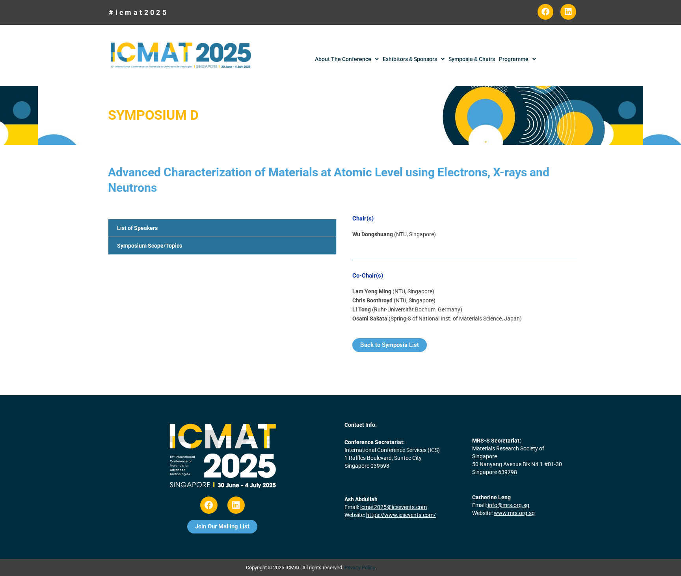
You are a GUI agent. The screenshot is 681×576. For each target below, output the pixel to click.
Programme (513, 59)
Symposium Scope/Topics (149, 246)
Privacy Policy (359, 567)
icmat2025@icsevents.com (393, 507)
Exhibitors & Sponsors (410, 59)
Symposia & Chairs (471, 59)
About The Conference (343, 59)
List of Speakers (137, 228)
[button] (222, 228)
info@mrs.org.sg (508, 505)
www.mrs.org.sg (514, 513)
